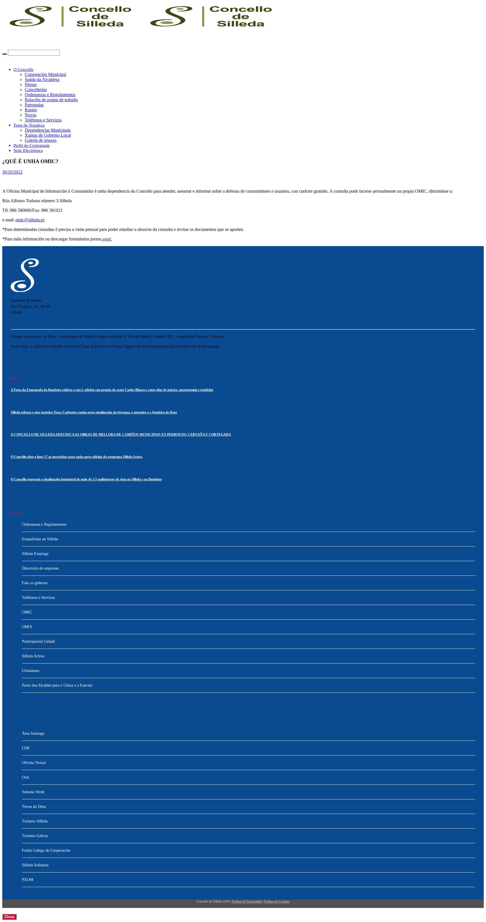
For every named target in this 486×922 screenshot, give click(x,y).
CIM (25, 748)
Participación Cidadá (38, 641)
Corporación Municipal (45, 74)
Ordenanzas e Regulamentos (50, 94)
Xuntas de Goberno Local (48, 135)
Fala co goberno (35, 583)
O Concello (23, 69)
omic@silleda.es (29, 219)
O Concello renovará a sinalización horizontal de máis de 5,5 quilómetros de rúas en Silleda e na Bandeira (86, 479)
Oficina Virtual (34, 763)
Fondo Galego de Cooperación (46, 850)
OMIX (27, 627)
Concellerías (36, 89)
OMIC (27, 612)
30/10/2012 (12, 172)
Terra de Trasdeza (29, 125)
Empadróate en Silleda (40, 539)
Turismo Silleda (35, 821)
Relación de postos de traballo (51, 99)
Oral (25, 777)
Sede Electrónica (28, 150)
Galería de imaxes (41, 140)
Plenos (31, 84)
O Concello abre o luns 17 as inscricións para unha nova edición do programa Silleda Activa (76, 457)
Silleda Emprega (35, 554)
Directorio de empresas (40, 568)
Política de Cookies (277, 901)
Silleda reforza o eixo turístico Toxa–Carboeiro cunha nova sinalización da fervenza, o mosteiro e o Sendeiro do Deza (94, 412)
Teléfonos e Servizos (43, 120)
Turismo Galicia (35, 836)
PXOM (27, 880)
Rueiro (31, 109)
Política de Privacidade (247, 901)
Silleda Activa (33, 656)
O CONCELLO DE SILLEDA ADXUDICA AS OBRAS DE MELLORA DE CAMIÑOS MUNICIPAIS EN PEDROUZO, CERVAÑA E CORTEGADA (121, 435)
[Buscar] (4, 54)
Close (9, 917)
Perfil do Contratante (32, 145)
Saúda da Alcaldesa (42, 79)
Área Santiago (33, 733)
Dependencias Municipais (48, 130)
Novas (30, 115)
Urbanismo (30, 671)
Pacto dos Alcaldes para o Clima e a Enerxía (57, 685)
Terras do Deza (34, 806)
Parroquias (34, 104)
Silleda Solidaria (35, 865)
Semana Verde (33, 792)
